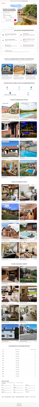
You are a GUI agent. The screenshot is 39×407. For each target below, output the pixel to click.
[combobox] (9, 15)
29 (11, 29)
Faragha (18, 405)
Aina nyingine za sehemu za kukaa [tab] (11, 382)
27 (8, 29)
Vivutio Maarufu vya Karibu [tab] (19, 382)
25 (5, 29)
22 (11, 27)
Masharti (21, 405)
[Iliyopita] (17, 62)
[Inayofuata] (20, 62)
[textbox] (6, 17)
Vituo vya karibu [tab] (4, 382)
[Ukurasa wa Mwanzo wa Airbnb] (3, 3)
